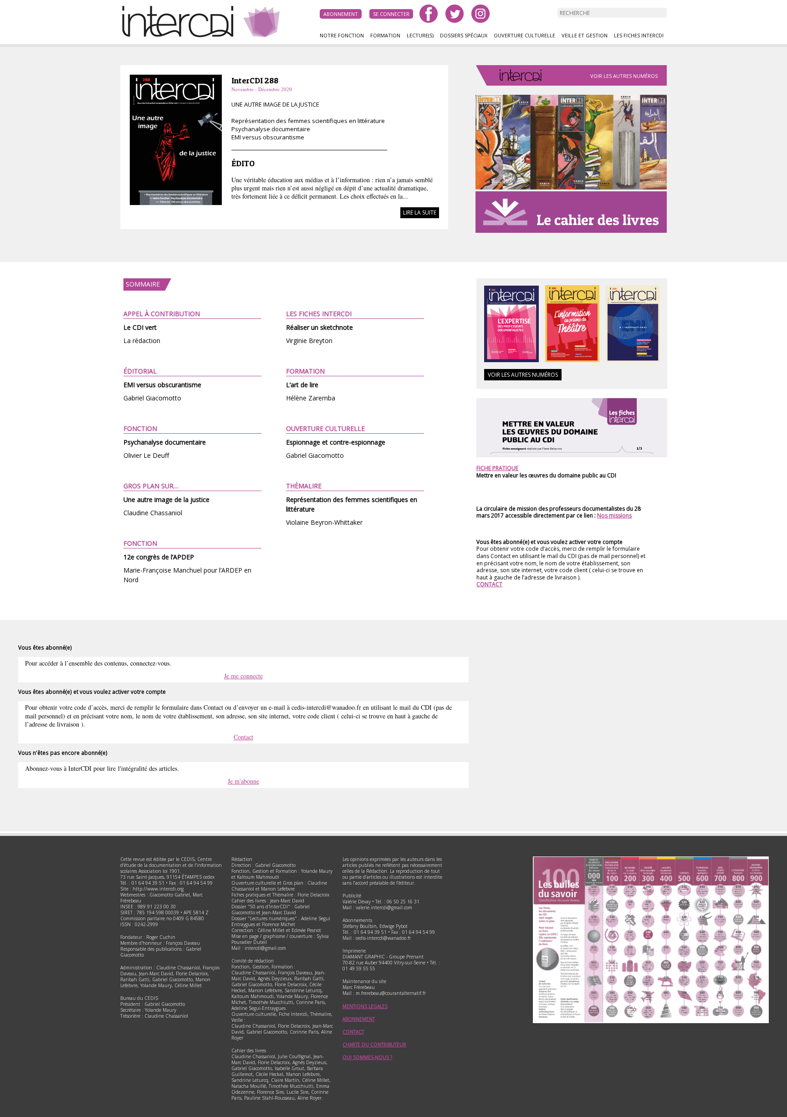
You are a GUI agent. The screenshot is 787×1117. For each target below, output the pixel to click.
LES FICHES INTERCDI (319, 313)
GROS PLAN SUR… (151, 486)
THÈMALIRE (304, 486)
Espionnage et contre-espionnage (335, 442)
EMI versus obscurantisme (162, 384)
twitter (454, 14)
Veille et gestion (585, 35)
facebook (428, 14)
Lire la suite (419, 212)
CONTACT (489, 584)
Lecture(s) (420, 35)
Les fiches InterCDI (639, 35)
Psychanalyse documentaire (164, 442)
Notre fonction (342, 35)
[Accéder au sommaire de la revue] (175, 203)
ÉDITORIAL (140, 371)
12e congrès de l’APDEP (158, 557)
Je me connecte (243, 675)
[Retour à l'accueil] (181, 36)
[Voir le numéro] (511, 360)
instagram (480, 14)
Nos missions (614, 515)
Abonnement (340, 13)
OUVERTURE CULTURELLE (325, 428)
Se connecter (391, 13)
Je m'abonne (243, 781)
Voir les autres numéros (624, 75)
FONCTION (140, 428)
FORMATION (305, 371)
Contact (243, 737)
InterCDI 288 (254, 80)
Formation (385, 35)
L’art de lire (302, 384)
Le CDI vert (140, 327)
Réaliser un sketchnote (319, 327)
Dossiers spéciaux (463, 35)
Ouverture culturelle (524, 35)
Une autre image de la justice (166, 499)
